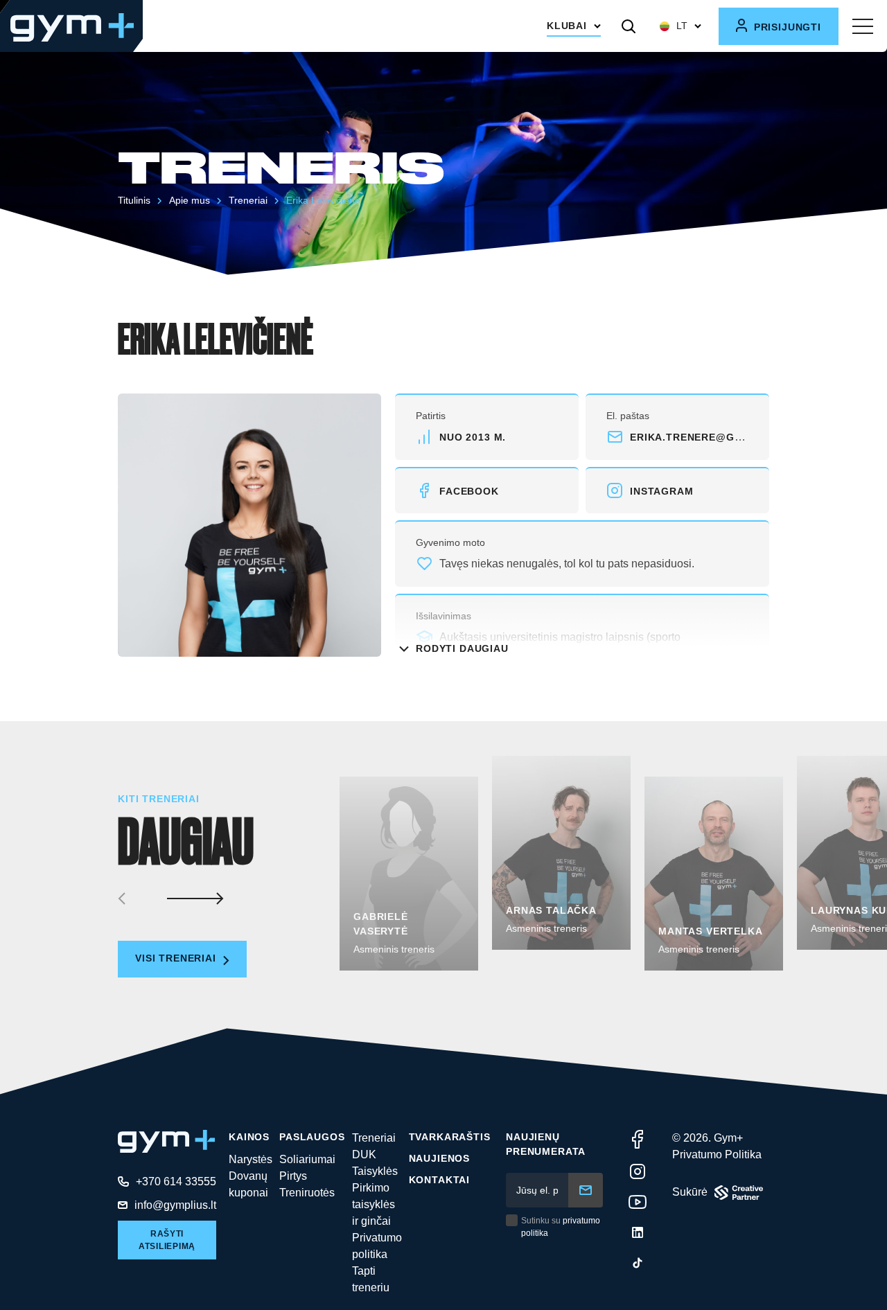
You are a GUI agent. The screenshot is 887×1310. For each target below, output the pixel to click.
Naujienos (440, 1158)
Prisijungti (785, 27)
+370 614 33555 (176, 1181)
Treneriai (248, 200)
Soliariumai (307, 1159)
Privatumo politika (377, 1246)
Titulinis (134, 200)
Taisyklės (375, 1171)
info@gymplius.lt (175, 1205)
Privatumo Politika (717, 1154)
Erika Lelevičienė (323, 200)
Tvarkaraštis (450, 1136)
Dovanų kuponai (248, 1184)
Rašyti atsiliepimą (167, 1240)
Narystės (250, 1159)
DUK (364, 1154)
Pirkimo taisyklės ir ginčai (373, 1204)
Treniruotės (307, 1192)
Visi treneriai (177, 958)
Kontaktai (440, 1179)
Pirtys (293, 1176)
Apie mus (189, 200)
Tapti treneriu (370, 1279)
